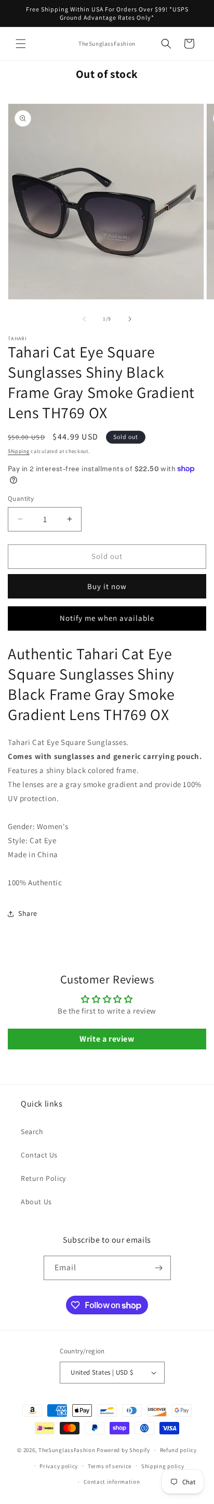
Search (32, 1131)
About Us (36, 1201)
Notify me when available (107, 618)
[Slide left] (84, 319)
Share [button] (27, 913)
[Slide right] (129, 319)
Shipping (19, 451)
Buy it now (107, 586)
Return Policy (43, 1178)
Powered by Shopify (123, 1450)
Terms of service (109, 1466)
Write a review (106, 1038)
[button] (20, 43)
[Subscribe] (159, 1268)
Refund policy (178, 1450)
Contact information (112, 1481)
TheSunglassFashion (67, 1450)
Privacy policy (58, 1466)
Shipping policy (162, 1466)
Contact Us (39, 1155)
